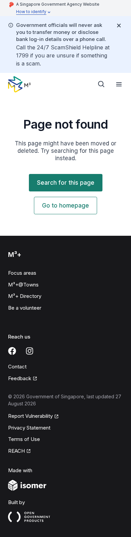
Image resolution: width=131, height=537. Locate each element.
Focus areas (22, 273)
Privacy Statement (29, 427)
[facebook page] (12, 351)
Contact (17, 366)
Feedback (19, 378)
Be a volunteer (24, 308)
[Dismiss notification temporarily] (119, 25)
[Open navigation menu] (119, 84)
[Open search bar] (101, 84)
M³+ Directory (24, 296)
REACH (16, 451)
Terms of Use (24, 439)
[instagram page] (30, 351)
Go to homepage (65, 205)
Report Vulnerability (30, 416)
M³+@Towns (23, 284)
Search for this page (65, 182)
